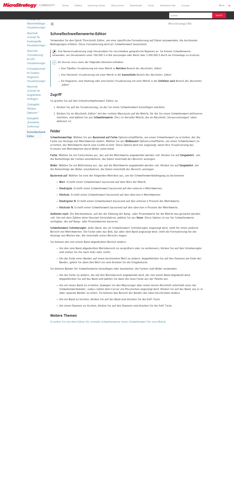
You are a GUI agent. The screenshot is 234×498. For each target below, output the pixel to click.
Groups (185, 5)
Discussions (117, 5)
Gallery (78, 5)
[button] (219, 15)
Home (65, 5)
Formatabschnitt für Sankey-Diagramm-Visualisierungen (34, 74)
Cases (151, 5)
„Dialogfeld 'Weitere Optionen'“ (33, 108)
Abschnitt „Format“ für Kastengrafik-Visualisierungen (34, 39)
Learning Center (96, 5)
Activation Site (168, 5)
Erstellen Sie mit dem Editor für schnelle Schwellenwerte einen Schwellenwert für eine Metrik (108, 322)
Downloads (136, 5)
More (221, 5)
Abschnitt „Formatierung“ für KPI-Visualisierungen (34, 57)
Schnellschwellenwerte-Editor (34, 134)
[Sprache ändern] (52, 24)
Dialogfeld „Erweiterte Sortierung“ (33, 122)
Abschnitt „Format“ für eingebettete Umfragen (34, 92)
